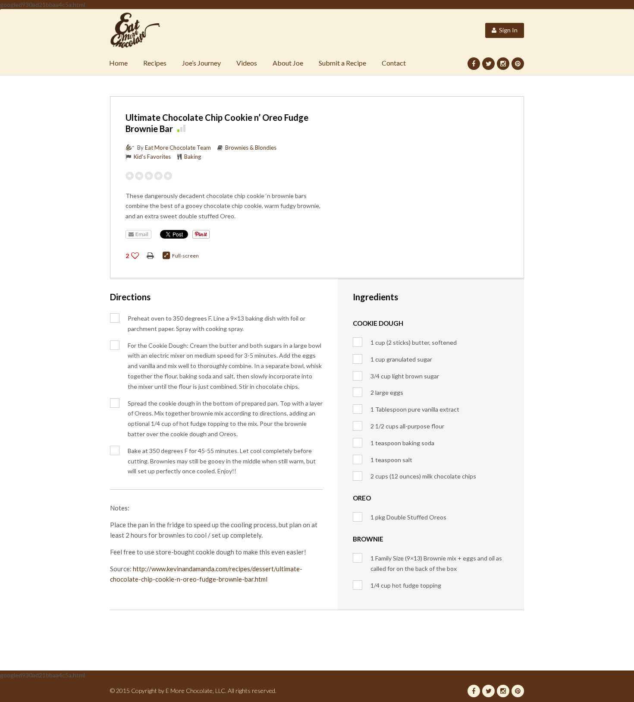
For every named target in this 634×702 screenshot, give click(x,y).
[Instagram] (503, 63)
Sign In (507, 30)
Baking (192, 156)
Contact (394, 63)
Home (118, 63)
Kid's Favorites (152, 156)
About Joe (288, 63)
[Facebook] (474, 63)
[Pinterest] (518, 63)
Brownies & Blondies (250, 147)
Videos (246, 63)
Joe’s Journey (201, 63)
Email (141, 234)
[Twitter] (488, 63)
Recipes (154, 63)
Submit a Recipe (342, 63)
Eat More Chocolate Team (178, 147)
